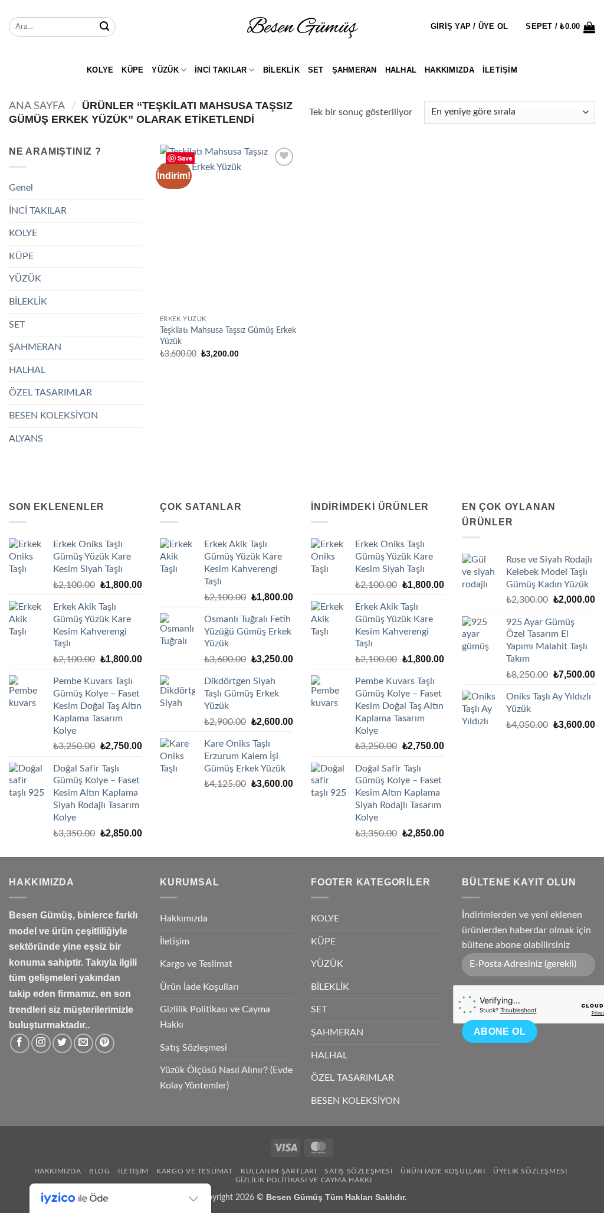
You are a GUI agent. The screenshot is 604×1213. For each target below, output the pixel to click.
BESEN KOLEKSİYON (53, 415)
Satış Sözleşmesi (193, 1047)
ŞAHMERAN (354, 70)
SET (316, 70)
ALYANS (26, 438)
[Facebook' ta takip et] (19, 1043)
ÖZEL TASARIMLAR (50, 392)
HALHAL (401, 70)
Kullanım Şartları (278, 1171)
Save (185, 157)
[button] (469, 26)
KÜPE (132, 70)
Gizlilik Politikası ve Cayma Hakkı (215, 1017)
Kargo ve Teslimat (196, 964)
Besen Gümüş (294, 1197)
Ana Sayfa (37, 106)
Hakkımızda (449, 70)
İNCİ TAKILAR (221, 70)
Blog (99, 1171)
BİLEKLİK (281, 70)
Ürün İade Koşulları (199, 987)
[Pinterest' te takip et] (104, 1043)
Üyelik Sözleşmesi (530, 1171)
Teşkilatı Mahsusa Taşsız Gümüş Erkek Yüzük (228, 336)
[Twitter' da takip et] (62, 1043)
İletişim (499, 70)
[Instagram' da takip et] (41, 1043)
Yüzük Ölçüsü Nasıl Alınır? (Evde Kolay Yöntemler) (226, 1077)
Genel (21, 187)
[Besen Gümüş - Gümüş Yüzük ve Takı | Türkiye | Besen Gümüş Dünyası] (302, 27)
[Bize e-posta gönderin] (83, 1043)
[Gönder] (104, 27)
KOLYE (100, 70)
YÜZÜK (165, 70)
